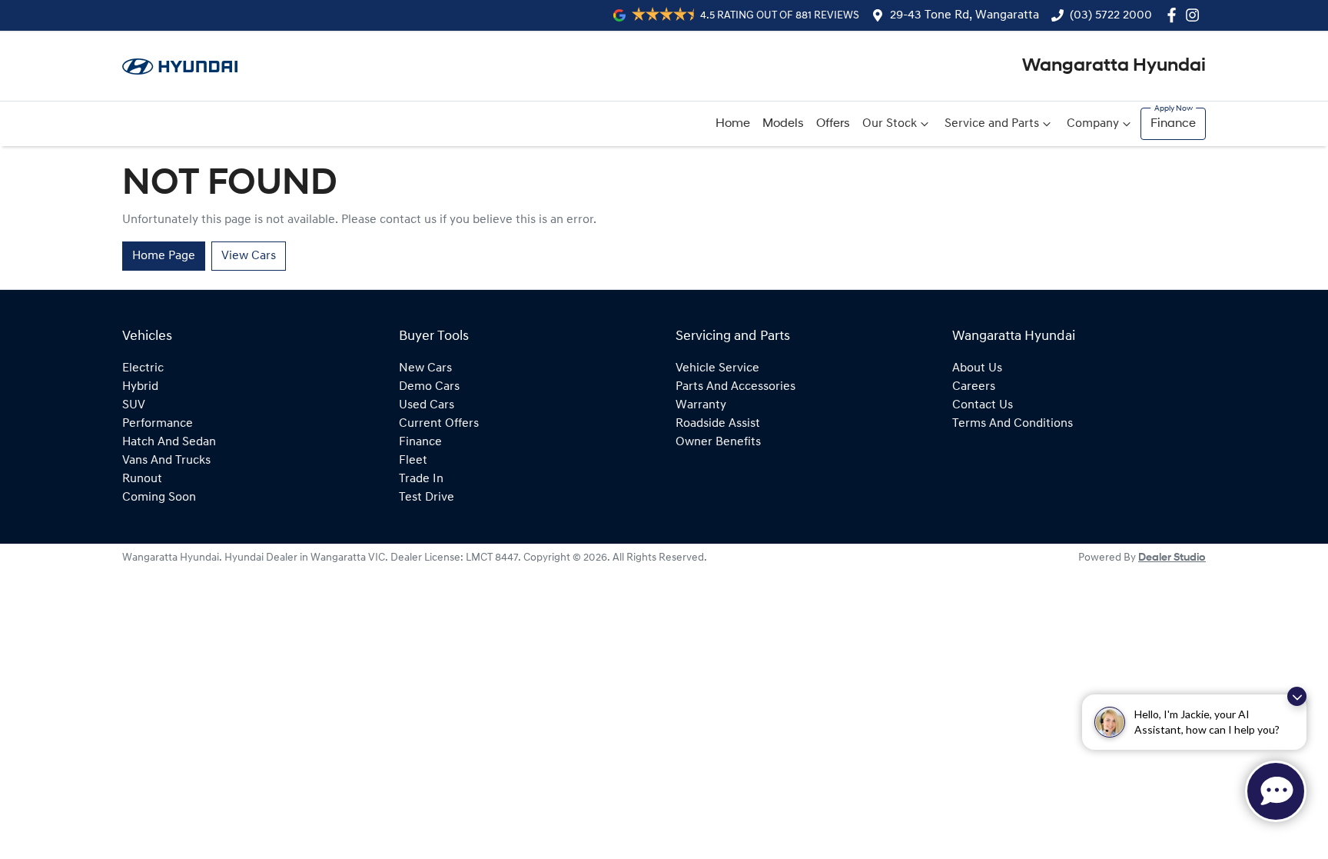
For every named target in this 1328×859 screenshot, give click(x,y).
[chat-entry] (1275, 791)
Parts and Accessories (735, 387)
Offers (833, 124)
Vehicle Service (717, 368)
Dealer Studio (1172, 558)
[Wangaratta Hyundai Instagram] (1195, 15)
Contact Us (982, 405)
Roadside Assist (718, 424)
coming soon (159, 497)
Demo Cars (429, 387)
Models (783, 124)
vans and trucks (166, 460)
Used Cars (426, 405)
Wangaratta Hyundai (1114, 66)
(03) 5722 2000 (1111, 15)
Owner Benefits (718, 442)
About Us (977, 368)
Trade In (421, 479)
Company (1093, 124)
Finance (1173, 124)
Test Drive (426, 497)
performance (157, 424)
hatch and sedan (169, 442)
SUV (133, 405)
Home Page (163, 256)
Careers (973, 387)
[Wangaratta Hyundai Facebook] (1174, 15)
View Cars (248, 256)
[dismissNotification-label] (1296, 696)
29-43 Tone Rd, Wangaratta (964, 15)
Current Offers (439, 424)
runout (142, 479)
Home (732, 124)
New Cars (425, 368)
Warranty (701, 405)
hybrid (140, 387)
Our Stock (889, 124)
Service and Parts (992, 124)
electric (143, 368)
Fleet (413, 460)
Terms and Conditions (1012, 424)
